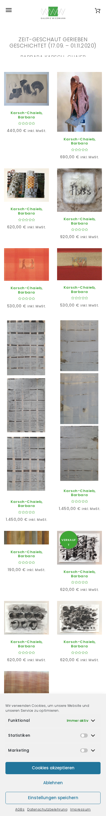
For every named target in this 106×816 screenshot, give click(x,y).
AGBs (19, 809)
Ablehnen (53, 783)
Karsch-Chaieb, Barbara (27, 115)
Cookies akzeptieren (53, 768)
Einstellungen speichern (53, 798)
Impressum (80, 809)
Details (32, 99)
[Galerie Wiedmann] (53, 10)
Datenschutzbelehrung (47, 809)
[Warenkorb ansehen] (97, 10)
